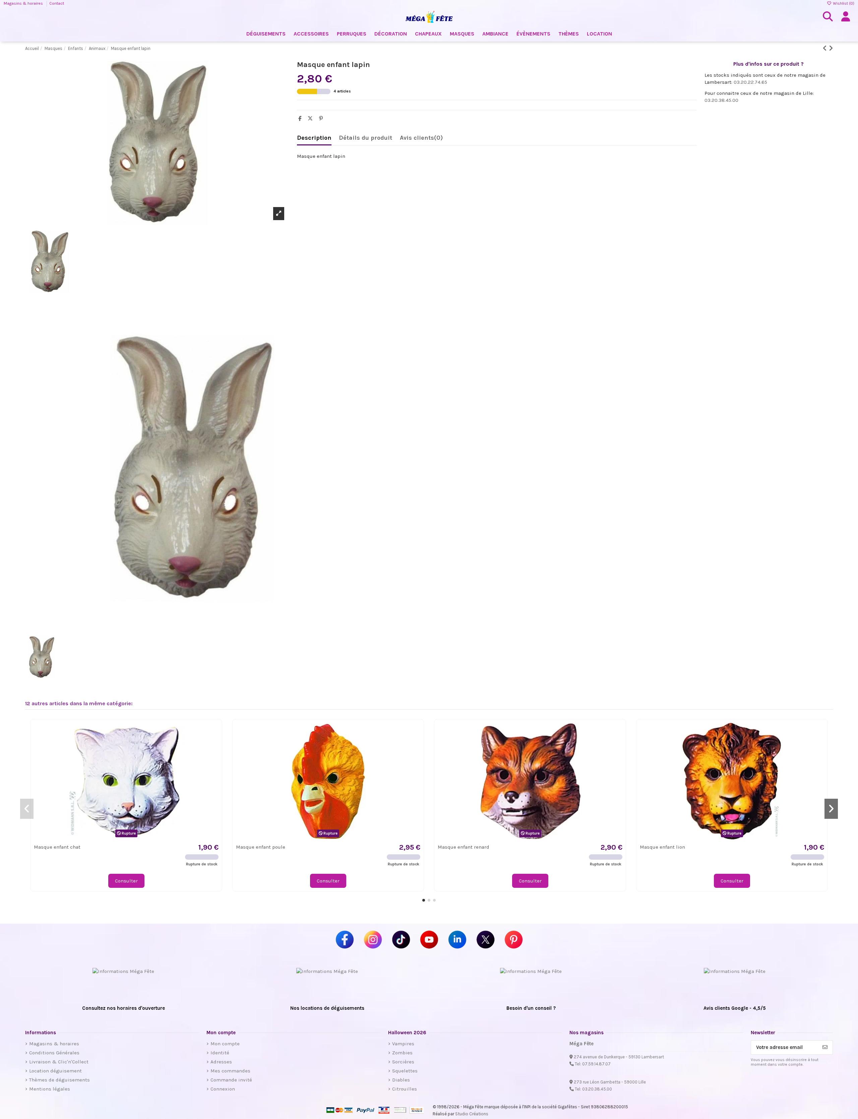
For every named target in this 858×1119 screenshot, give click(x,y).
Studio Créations (471, 1113)
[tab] (421, 139)
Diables (401, 1080)
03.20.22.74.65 (750, 82)
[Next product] (831, 48)
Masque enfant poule (260, 847)
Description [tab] (314, 137)
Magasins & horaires (24, 3)
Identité (219, 1053)
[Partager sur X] (312, 119)
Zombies (402, 1053)
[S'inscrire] (825, 1047)
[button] (423, 900)
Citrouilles (404, 1089)
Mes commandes (230, 1071)
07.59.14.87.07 (596, 1063)
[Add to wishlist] (213, 733)
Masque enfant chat (57, 847)
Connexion (222, 1089)
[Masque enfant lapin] (157, 468)
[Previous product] (826, 48)
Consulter (126, 881)
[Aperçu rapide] (213, 745)
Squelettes (405, 1071)
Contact (56, 3)
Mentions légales (49, 1089)
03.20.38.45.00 (721, 100)
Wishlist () (843, 3)
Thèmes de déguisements (59, 1080)
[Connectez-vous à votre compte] (845, 16)
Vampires (403, 1044)
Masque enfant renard (463, 847)
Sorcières (403, 1062)
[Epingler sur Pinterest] (322, 119)
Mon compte (225, 1044)
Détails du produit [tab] (365, 137)
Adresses (221, 1062)
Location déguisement (55, 1071)
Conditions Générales (54, 1053)
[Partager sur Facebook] (301, 119)
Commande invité (231, 1080)
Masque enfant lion (662, 847)
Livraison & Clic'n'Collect (58, 1062)
